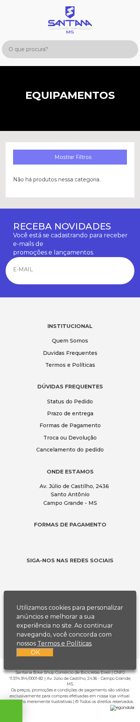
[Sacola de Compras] (127, 15)
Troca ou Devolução (70, 437)
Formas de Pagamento (70, 425)
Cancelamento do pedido (70, 449)
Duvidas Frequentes (70, 353)
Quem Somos (70, 340)
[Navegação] (12, 14)
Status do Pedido (70, 401)
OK (35, 652)
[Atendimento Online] (11, 712)
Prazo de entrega (70, 413)
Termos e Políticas (70, 365)
